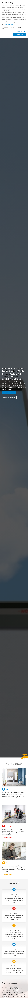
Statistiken (13, 27)
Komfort (19, 27)
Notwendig (5, 27)
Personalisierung (6, 29)
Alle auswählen (19, 34)
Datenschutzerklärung (8, 24)
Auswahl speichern (21, 31)
